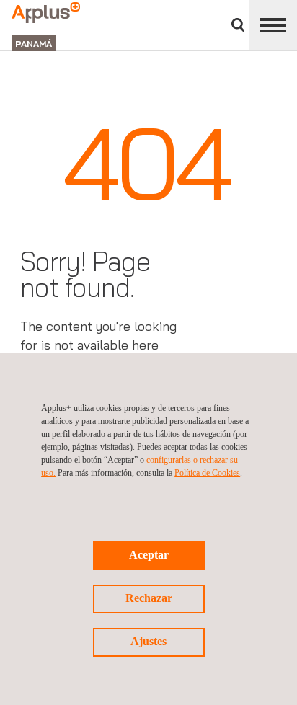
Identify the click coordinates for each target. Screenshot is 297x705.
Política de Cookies (207, 473)
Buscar (238, 25)
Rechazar (148, 598)
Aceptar (149, 555)
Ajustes (148, 641)
